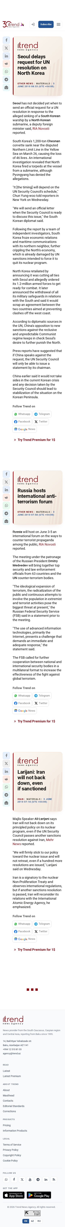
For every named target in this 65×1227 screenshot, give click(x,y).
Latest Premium (12, 1076)
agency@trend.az (12, 1053)
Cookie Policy (10, 1160)
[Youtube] (30, 1179)
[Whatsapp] (6, 1179)
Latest (6, 1070)
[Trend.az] (13, 24)
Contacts (8, 1100)
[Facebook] (14, 1179)
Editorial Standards (13, 1106)
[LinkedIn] (46, 1179)
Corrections (9, 1111)
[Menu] (58, 24)
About (6, 1090)
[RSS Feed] (54, 1179)
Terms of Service (12, 1144)
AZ (32, 1221)
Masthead (8, 1095)
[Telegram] (38, 1179)
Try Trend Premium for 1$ (36, 440)
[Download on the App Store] (14, 1195)
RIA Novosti (40, 128)
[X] (22, 1179)
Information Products (15, 1130)
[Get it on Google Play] (39, 1195)
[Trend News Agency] (13, 1020)
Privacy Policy (10, 1149)
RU (39, 1221)
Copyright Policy (12, 1155)
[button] (6, 40)
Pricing (7, 1125)
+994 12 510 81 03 (12, 1049)
